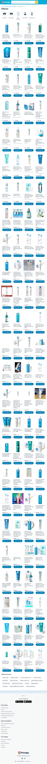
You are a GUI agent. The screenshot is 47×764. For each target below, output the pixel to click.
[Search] (36, 2)
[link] (6, 33)
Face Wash (19, 6)
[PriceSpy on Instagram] (24, 758)
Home (2, 6)
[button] (23, 696)
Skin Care (14, 6)
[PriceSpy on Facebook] (22, 758)
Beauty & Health (8, 6)
